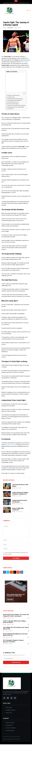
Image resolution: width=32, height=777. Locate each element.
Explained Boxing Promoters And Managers (19, 501)
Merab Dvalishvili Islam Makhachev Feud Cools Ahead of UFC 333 (16, 3)
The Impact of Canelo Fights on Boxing (16, 105)
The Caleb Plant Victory (12, 102)
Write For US (9, 712)
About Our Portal (10, 722)
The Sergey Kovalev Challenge (14, 100)
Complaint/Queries (10, 710)
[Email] (14, 572)
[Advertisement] (15, 82)
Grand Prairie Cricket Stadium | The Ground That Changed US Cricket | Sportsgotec (16, 615)
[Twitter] (7, 572)
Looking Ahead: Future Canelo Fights (15, 107)
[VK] (21, 572)
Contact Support (10, 730)
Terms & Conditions (11, 728)
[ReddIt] (11, 572)
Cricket (4, 617)
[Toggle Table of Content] (23, 93)
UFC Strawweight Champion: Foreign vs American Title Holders (13, 640)
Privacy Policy (9, 725)
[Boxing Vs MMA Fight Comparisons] (7, 510)
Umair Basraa (10, 27)
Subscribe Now (16, 662)
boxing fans (25, 61)
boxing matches (10, 444)
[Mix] (18, 572)
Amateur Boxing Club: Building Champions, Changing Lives (20, 493)
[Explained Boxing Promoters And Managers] (7, 502)
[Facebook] (4, 572)
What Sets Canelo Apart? (13, 103)
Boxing (4, 27)
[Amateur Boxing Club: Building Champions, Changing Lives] (7, 494)
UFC (4, 630)
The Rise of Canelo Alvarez (13, 95)
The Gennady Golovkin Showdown (15, 98)
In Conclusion (10, 108)
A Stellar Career (10, 97)
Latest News (9, 707)
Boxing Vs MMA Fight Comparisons (18, 509)
